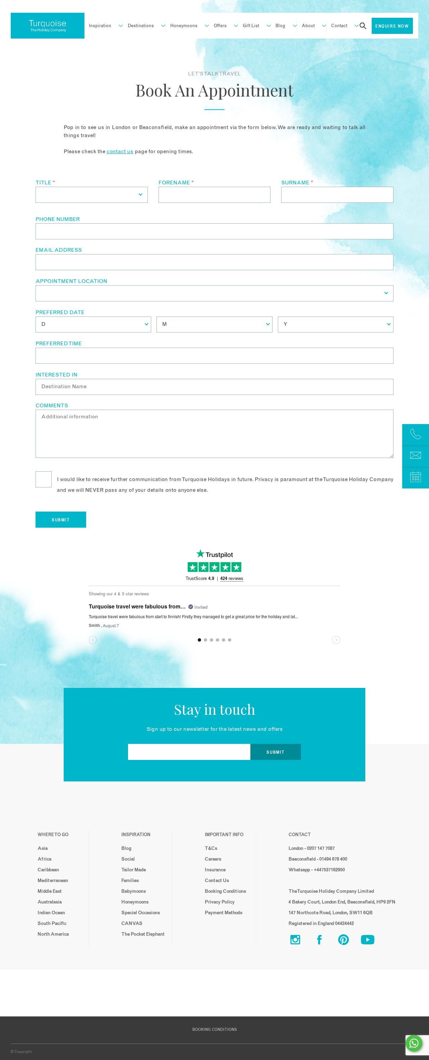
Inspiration (100, 26)
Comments (52, 405)
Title (45, 182)
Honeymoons (183, 26)
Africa (44, 859)
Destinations (141, 26)
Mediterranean (53, 880)
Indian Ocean (51, 912)
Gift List (251, 26)
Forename (176, 182)
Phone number (58, 219)
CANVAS (131, 923)
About (308, 26)
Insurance (215, 870)
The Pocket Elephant (143, 934)
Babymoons (133, 891)
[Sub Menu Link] (117, 26)
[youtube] (373, 941)
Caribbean (48, 870)
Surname (297, 182)
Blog (280, 26)
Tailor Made (133, 870)
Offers (220, 26)
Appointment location (71, 281)
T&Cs (211, 848)
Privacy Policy (220, 902)
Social (128, 859)
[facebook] (325, 941)
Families (130, 880)
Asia (43, 848)
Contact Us (217, 880)
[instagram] (301, 941)
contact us (120, 151)
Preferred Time (59, 343)
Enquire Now (392, 26)
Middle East (50, 891)
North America (53, 934)
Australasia (50, 902)
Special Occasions (140, 912)
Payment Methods (223, 912)
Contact (339, 26)
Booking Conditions (225, 891)
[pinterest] (349, 941)
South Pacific (52, 923)
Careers (213, 859)
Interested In (56, 374)
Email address (59, 250)
